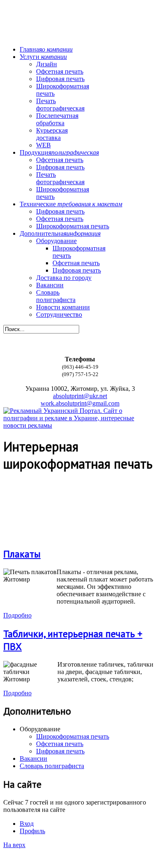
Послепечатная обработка (57, 119)
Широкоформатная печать (72, 226)
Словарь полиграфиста (55, 296)
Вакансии (50, 285)
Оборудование (56, 240)
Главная (46, 49)
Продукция (59, 152)
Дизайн (46, 64)
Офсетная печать (59, 71)
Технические (71, 204)
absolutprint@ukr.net (80, 395)
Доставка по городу (63, 277)
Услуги (43, 56)
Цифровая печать (60, 78)
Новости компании (63, 307)
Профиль (32, 830)
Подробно (17, 615)
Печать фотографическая (60, 104)
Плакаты (22, 554)
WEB (43, 145)
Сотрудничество (59, 314)
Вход (27, 823)
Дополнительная (60, 233)
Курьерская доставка (52, 134)
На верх (14, 844)
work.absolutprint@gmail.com (80, 403)
